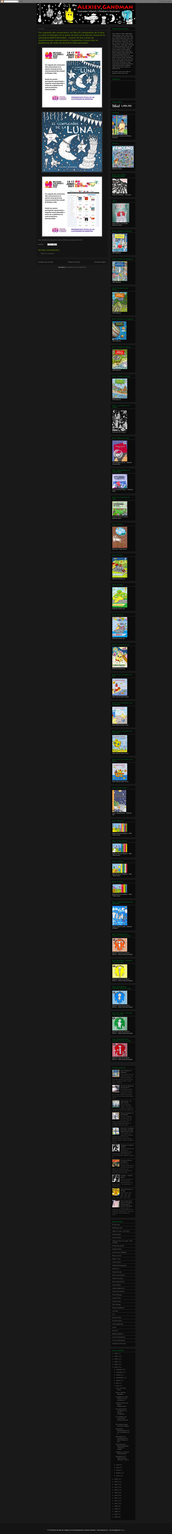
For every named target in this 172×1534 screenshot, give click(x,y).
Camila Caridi (116, 1301)
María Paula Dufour (118, 1281)
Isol (113, 1314)
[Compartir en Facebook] (54, 244)
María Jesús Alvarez (118, 1275)
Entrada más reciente (45, 262)
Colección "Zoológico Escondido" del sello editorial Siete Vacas (127, 1129)
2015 (116, 1492)
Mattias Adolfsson (117, 1334)
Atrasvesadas (116, 1234)
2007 (116, 1514)
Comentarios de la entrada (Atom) (76, 267)
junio (118, 1386)
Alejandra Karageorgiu (119, 1265)
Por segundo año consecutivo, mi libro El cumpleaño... (121, 1411)
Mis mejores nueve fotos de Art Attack (122, 1425)
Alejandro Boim (117, 1249)
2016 (116, 1490)
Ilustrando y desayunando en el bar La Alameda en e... (122, 1431)
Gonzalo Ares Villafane (119, 1252)
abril (117, 1467)
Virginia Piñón (116, 1298)
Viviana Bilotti (116, 1285)
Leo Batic (115, 1311)
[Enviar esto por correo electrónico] (48, 244)
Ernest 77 (115, 1330)
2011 (116, 1503)
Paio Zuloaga (116, 1304)
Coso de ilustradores (118, 1337)
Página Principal (74, 262)
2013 (116, 1498)
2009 (116, 1509)
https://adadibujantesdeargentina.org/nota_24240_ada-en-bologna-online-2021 (60, 240)
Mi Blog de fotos (117, 1228)
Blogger (122, 1530)
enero (118, 1475)
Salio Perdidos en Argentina (126, 1071)
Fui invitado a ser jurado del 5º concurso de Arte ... (122, 1419)
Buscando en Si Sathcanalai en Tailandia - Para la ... (122, 1459)
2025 (116, 1356)
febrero (118, 1473)
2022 (116, 1364)
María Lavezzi (116, 1255)
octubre (118, 1375)
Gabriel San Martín (118, 1246)
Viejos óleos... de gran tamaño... (126, 1102)
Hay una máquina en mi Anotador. (127, 1113)
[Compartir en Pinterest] (56, 244)
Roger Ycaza (116, 1259)
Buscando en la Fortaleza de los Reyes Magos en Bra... (122, 1439)
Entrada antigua (100, 262)
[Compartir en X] (52, 244)
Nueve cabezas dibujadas (121, 1393)
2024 (116, 1359)
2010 (116, 1506)
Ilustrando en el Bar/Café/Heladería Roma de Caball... (122, 1446)
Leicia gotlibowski (117, 1324)
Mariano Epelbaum (118, 1307)
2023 (116, 1361)
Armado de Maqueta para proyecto (127, 1086)
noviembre (119, 1372)
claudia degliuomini (118, 1288)
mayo (118, 1465)
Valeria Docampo (117, 1278)
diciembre (119, 1369)
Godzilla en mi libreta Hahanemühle (122, 1452)
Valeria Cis (115, 1268)
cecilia (114, 1327)
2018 (116, 1484)
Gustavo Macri (116, 1237)
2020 (116, 1479)
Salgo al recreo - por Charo (120, 1231)
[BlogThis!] (50, 244)
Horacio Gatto (116, 1317)
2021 (116, 1367)
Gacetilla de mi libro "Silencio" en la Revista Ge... (122, 1398)
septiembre (120, 1377)
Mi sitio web (116, 1224)
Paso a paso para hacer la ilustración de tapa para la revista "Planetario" (126, 1203)
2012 (116, 1500)
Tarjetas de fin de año (119, 1343)
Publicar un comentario (47, 253)
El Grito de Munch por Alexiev (126, 1161)
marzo (118, 1470)
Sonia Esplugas (117, 1294)
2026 (116, 1353)
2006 (116, 1517)
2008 (116, 1511)
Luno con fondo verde (121, 1389)
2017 (116, 1487)
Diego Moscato (117, 1272)
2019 (116, 1482)
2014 (116, 1495)
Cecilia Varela (116, 1262)
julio (117, 1383)
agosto (118, 1380)
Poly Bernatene (117, 1321)
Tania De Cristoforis (118, 1291)
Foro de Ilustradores (118, 1340)
